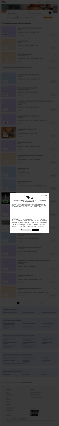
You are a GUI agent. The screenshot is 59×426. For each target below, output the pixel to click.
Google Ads (32, 219)
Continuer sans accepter (43, 195)
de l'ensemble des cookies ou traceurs (24, 205)
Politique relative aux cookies (39, 226)
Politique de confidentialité (28, 226)
